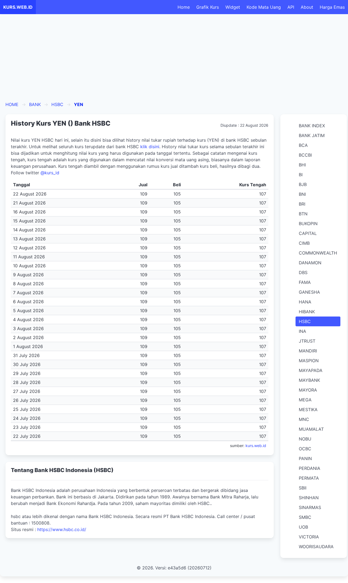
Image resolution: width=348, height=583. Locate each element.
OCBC (305, 448)
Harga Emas (332, 7)
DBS (303, 272)
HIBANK (307, 311)
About (307, 7)
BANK (35, 104)
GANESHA (309, 292)
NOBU (305, 439)
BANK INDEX (312, 125)
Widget (232, 7)
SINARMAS (310, 507)
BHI (302, 165)
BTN (303, 213)
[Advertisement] (174, 60)
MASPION (309, 360)
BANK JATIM (312, 135)
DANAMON (310, 262)
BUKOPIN (308, 223)
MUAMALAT (311, 429)
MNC (304, 419)
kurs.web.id (256, 445)
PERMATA (309, 478)
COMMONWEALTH (318, 253)
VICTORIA (309, 536)
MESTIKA (308, 409)
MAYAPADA (310, 370)
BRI (302, 204)
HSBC (57, 104)
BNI (302, 194)
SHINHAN (309, 497)
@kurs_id (50, 172)
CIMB (304, 243)
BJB (303, 184)
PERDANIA (309, 468)
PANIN (305, 458)
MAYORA (308, 390)
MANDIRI (308, 350)
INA (302, 331)
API (290, 7)
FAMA (305, 282)
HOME (11, 104)
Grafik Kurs (207, 7)
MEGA (305, 399)
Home (184, 7)
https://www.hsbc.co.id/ (61, 529)
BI (301, 174)
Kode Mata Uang (264, 7)
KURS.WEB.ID (18, 7)
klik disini (149, 146)
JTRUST (307, 341)
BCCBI (305, 155)
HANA (305, 302)
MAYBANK (309, 380)
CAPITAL (308, 233)
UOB (303, 527)
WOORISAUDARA (316, 546)
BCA (303, 145)
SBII (302, 488)
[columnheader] (62, 184)
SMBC (305, 517)
